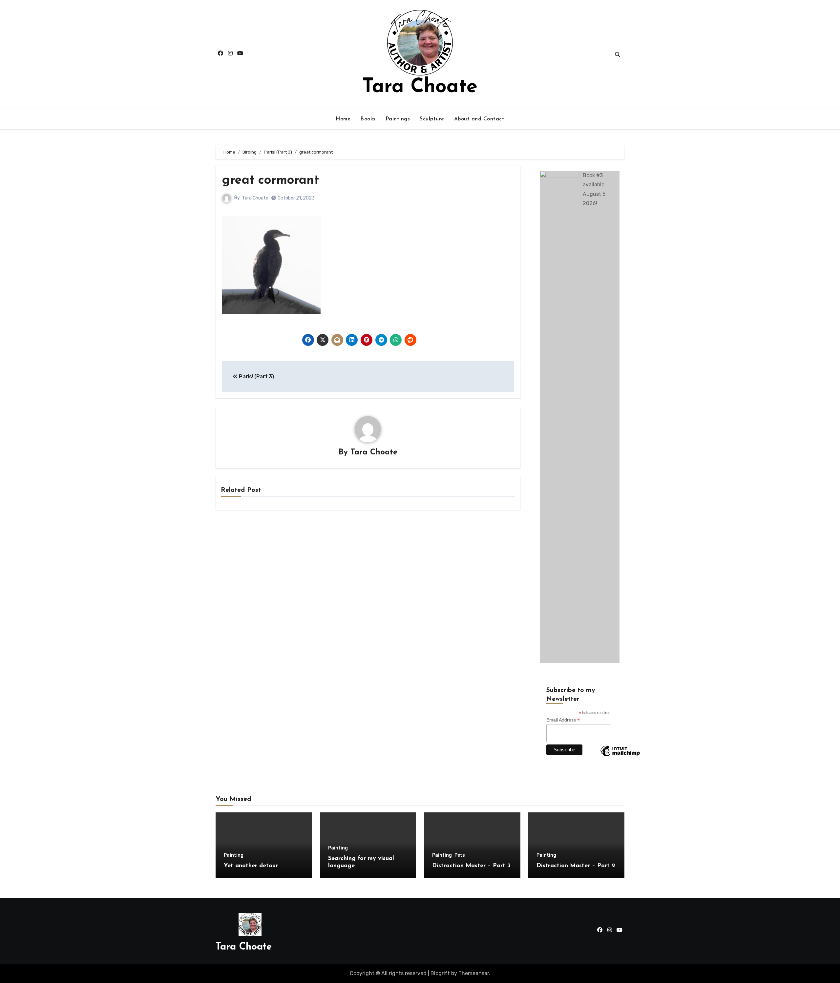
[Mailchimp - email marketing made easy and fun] (620, 756)
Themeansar (473, 973)
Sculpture (432, 119)
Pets (459, 855)
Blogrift (440, 973)
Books (368, 119)
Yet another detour (251, 866)
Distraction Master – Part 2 (575, 866)
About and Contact (479, 119)
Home (343, 119)
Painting (233, 855)
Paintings (398, 119)
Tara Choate (419, 87)
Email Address (563, 720)
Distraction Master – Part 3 (471, 866)
